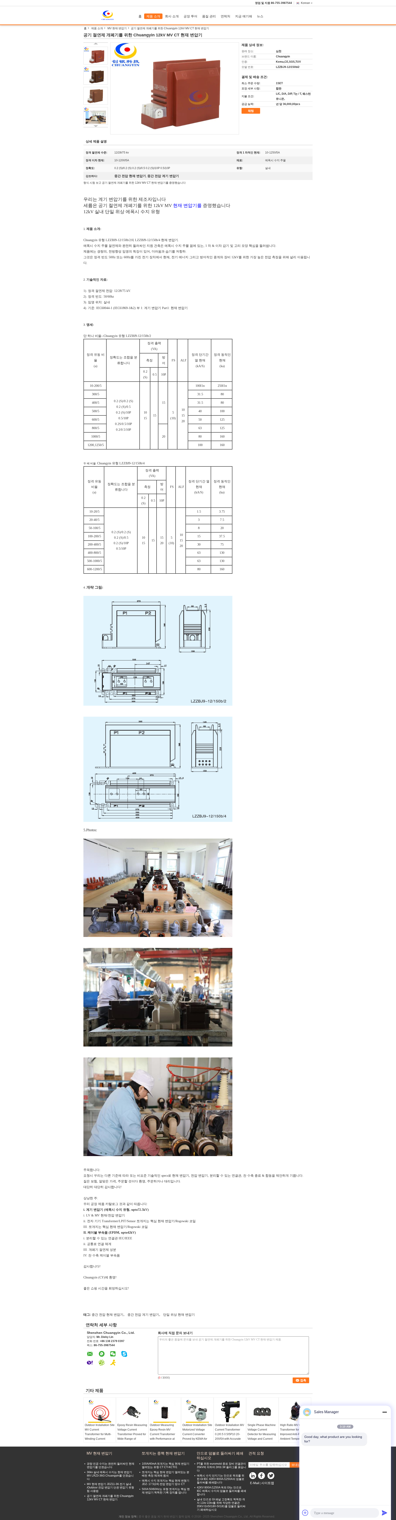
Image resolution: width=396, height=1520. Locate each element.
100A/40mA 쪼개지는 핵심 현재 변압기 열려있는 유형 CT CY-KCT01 (165, 1465)
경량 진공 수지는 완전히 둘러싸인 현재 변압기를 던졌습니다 (110, 1465)
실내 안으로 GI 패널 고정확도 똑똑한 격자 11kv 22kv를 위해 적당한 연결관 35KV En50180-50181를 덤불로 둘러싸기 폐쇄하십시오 (221, 1504)
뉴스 (260, 16)
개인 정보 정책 (128, 1516)
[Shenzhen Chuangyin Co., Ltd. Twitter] (271, 1476)
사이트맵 (267, 1483)
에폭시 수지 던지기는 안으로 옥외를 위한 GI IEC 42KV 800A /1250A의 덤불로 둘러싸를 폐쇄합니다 (220, 1479)
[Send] (384, 1513)
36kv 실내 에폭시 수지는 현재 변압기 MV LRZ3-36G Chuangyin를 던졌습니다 (110, 1476)
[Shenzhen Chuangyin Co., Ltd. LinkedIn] (253, 1476)
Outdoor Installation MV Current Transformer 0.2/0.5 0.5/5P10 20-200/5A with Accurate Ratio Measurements (229, 1434)
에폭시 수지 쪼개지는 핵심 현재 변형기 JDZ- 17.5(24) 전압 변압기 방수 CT (165, 1482)
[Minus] (384, 1412)
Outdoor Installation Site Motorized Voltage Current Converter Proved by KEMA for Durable (197, 1434)
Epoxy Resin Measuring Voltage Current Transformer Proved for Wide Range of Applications (132, 1434)
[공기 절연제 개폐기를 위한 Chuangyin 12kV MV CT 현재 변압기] (95, 56)
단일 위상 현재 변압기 (179, 1314)
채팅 (251, 111)
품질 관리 (209, 16)
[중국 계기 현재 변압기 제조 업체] (109, 15)
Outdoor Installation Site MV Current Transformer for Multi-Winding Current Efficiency (100, 1434)
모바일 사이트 (259, 1488)
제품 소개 (153, 16)
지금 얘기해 (243, 16)
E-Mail (254, 1483)
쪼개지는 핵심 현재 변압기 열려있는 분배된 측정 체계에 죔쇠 (165, 1474)
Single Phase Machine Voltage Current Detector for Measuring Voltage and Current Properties (262, 1434)
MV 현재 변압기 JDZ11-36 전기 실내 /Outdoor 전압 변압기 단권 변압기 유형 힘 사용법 (110, 1487)
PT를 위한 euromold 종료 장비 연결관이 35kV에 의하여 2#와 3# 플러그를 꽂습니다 (221, 1467)
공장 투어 (190, 16)
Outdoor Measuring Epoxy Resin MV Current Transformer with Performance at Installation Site (162, 1434)
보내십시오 (299, 1464)
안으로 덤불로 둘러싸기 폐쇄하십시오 (220, 1455)
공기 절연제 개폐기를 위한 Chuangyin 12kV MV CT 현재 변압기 (110, 1497)
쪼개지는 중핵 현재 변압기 (163, 1453)
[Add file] (305, 1513)
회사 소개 (172, 16)
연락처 (225, 16)
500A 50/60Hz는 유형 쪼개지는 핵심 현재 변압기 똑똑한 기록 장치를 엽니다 (166, 1491)
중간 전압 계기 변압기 (143, 1314)
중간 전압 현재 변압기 (107, 1314)
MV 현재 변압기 (117, 28)
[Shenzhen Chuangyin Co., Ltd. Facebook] (262, 1476)
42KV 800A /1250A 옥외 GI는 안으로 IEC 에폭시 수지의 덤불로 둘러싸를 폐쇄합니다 (221, 1491)
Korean (305, 3)
